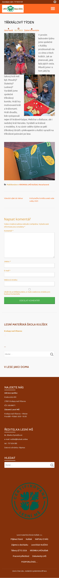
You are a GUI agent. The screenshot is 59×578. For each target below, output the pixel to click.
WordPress (42, 571)
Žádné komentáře (31, 30)
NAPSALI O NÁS (41, 539)
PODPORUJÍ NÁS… (29, 562)
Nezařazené (44, 185)
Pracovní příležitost (21, 556)
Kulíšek (29, 539)
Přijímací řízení (17, 539)
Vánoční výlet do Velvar (13, 198)
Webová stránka (10, 280)
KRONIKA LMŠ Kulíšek (28, 185)
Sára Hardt (8, 30)
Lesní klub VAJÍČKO (39, 545)
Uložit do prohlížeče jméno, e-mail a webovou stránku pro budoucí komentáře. (27, 293)
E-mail (7, 271)
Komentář (8, 231)
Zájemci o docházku (19, 545)
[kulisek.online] (13, 9)
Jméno (7, 261)
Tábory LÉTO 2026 (19, 550)
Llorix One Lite (18, 571)
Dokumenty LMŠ (39, 556)
